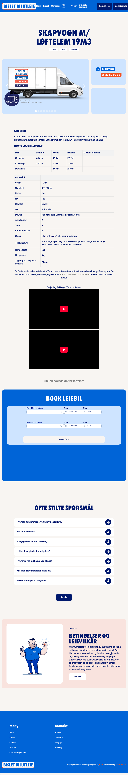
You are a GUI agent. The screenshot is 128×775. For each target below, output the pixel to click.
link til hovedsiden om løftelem (74, 275)
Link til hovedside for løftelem (64, 381)
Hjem (38, 6)
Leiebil (46, 6)
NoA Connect (121, 765)
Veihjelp (58, 743)
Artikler (74, 6)
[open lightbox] (45, 86)
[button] (7, 86)
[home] (19, 6)
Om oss (63, 6)
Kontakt (58, 733)
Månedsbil (55, 6)
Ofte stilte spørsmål (83, 6)
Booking (58, 748)
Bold (101, 765)
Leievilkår (59, 738)
